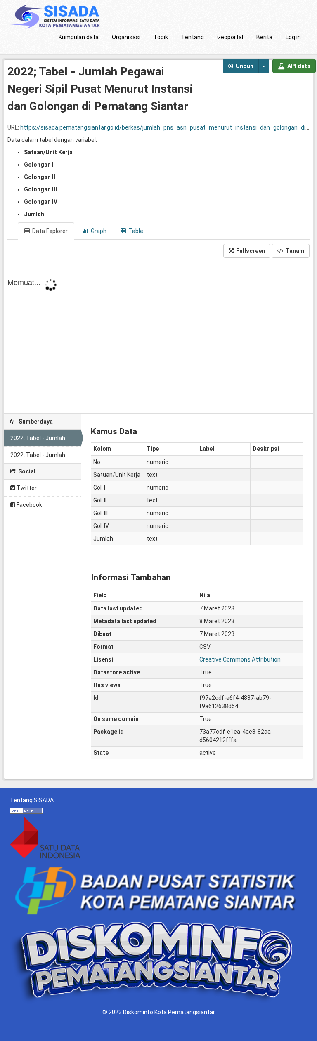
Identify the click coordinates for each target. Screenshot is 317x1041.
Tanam (294, 250)
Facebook (28, 505)
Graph (98, 231)
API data (298, 66)
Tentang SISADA (32, 800)
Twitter (26, 488)
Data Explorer (49, 231)
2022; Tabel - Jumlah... (39, 438)
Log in (293, 37)
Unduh (243, 66)
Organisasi (126, 37)
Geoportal (230, 37)
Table (135, 231)
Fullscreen (250, 250)
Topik (161, 37)
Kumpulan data (79, 37)
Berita (264, 37)
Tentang (192, 37)
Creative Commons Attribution (240, 659)
